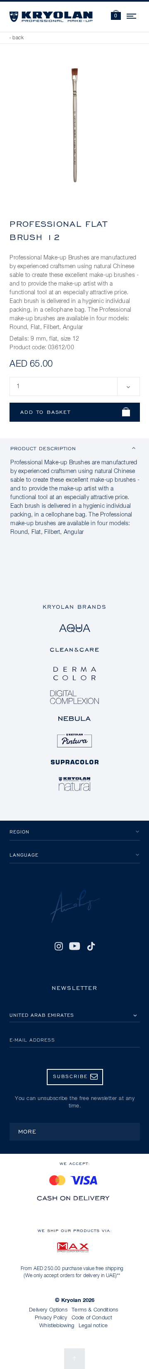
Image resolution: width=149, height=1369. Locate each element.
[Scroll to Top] (74, 1358)
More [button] (27, 1131)
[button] (116, 16)
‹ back (17, 38)
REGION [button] (19, 832)
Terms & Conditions (95, 1310)
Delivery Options (48, 1310)
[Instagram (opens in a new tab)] (58, 946)
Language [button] (24, 855)
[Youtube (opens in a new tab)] (75, 946)
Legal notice (93, 1325)
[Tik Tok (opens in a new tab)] (91, 946)
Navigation (132, 15)
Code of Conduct (92, 1318)
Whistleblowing (56, 1325)
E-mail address (32, 1040)
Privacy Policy (51, 1318)
